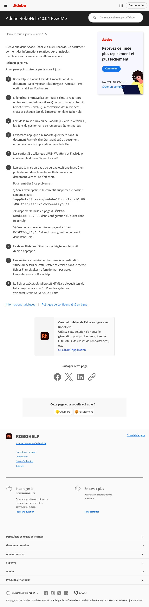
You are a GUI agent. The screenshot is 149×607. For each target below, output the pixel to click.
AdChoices (138, 600)
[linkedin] (66, 593)
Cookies (109, 600)
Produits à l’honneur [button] (18, 580)
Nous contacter (92, 511)
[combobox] (115, 18)
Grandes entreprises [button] (17, 545)
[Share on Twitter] (69, 380)
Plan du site (121, 600)
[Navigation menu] (6, 5)
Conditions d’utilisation (92, 600)
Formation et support (26, 452)
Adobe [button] (10, 571)
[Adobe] (20, 5)
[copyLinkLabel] (91, 380)
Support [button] (11, 562)
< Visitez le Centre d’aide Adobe (31, 443)
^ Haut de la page (136, 435)
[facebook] (46, 593)
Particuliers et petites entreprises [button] (24, 536)
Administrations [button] (15, 554)
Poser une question (25, 511)
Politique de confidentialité (65, 600)
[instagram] (53, 593)
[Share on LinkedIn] (80, 380)
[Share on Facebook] (57, 380)
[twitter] (59, 593)
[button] (121, 5)
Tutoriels (20, 466)
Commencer (22, 456)
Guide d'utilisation (24, 461)
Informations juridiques (20, 304)
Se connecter (136, 5)
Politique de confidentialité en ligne (64, 304)
